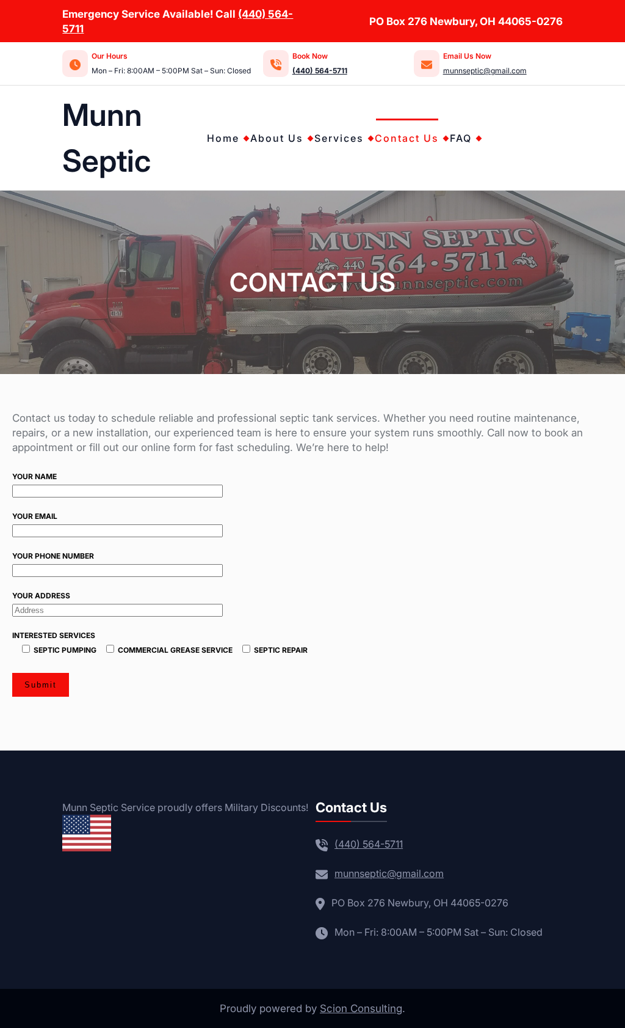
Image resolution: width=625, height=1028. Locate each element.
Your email (34, 516)
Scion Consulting (361, 1008)
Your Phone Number (53, 555)
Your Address (41, 595)
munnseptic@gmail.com (485, 70)
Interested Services (160, 643)
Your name (34, 476)
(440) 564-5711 (368, 844)
